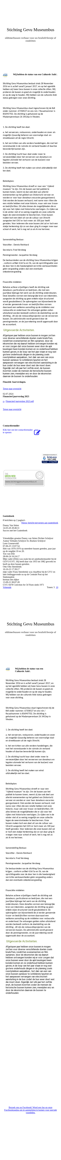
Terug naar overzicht (12, 388)
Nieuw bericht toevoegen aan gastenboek (39, 523)
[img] (30, 11)
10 (57, 587)
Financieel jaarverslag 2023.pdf (20, 401)
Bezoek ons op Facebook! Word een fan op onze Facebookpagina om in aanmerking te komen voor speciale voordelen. (30, 1110)
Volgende (7, 587)
